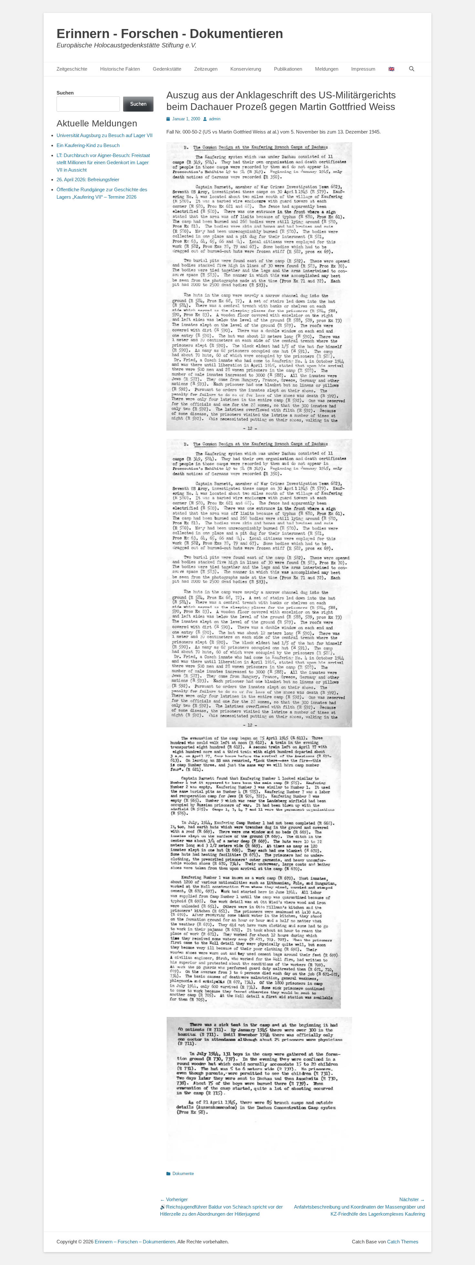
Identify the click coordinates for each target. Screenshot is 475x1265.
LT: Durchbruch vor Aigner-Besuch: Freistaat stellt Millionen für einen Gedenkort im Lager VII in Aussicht (103, 163)
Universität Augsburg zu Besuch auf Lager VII (105, 135)
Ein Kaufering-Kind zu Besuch (88, 145)
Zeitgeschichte (72, 69)
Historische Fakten (120, 69)
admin (214, 118)
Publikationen (288, 69)
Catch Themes (402, 1241)
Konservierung (245, 69)
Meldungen (326, 69)
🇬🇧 (391, 69)
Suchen (65, 92)
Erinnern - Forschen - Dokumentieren (170, 33)
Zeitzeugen (205, 69)
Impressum (363, 69)
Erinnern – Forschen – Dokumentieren (135, 1241)
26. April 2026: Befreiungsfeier (88, 179)
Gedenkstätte (167, 69)
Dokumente (183, 1173)
